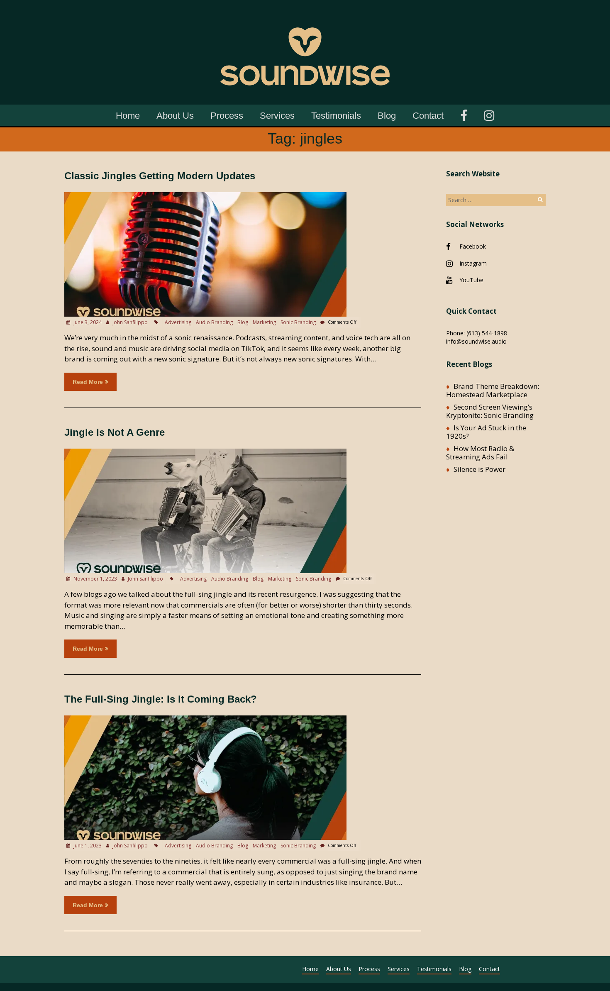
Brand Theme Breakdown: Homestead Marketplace (492, 390)
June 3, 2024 (87, 322)
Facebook (472, 246)
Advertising (178, 322)
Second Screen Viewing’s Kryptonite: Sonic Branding (490, 411)
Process (226, 115)
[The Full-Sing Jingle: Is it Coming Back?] (205, 719)
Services (277, 115)
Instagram (473, 263)
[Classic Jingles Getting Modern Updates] (205, 196)
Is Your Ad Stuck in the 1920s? (486, 432)
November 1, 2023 (94, 578)
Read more (88, 381)
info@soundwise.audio (476, 341)
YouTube (471, 280)
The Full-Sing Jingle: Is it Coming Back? (160, 699)
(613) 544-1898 (486, 333)
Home (128, 115)
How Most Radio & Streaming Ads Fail (480, 452)
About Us (175, 115)
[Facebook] (463, 114)
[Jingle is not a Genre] (205, 452)
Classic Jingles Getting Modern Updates (159, 175)
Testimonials (336, 115)
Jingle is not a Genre (114, 432)
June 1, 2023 (87, 845)
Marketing (264, 322)
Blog (387, 115)
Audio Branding (214, 322)
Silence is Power (479, 469)
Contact (428, 115)
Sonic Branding (298, 322)
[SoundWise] (305, 12)
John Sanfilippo (130, 322)
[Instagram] (489, 114)
